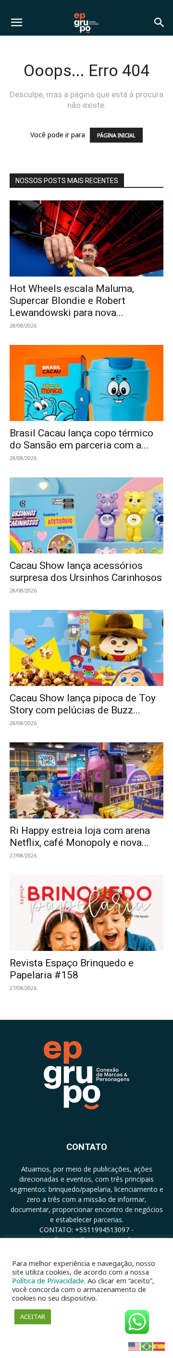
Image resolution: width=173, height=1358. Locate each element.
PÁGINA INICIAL (116, 135)
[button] (16, 23)
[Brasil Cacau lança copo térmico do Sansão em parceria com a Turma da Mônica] (86, 383)
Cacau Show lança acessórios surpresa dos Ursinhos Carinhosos (86, 571)
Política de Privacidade (48, 1280)
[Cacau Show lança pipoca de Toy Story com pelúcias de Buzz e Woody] (86, 648)
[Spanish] (159, 1345)
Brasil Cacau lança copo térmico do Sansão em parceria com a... (81, 439)
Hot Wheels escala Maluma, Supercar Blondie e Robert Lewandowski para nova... (72, 300)
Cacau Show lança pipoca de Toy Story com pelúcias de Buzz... (83, 704)
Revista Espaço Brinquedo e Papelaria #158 (72, 969)
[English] (134, 1345)
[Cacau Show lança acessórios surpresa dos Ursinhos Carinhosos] (86, 515)
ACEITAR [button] (32, 1316)
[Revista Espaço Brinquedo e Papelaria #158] (86, 913)
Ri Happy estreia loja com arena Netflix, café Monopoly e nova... (80, 836)
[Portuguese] (147, 1345)
